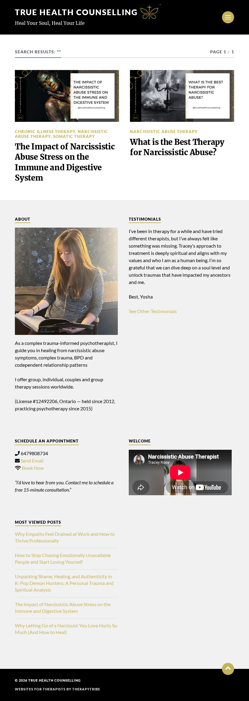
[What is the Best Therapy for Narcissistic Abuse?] (182, 96)
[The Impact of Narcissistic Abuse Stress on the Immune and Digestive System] (67, 96)
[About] (66, 281)
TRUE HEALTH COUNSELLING (76, 12)
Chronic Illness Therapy (45, 131)
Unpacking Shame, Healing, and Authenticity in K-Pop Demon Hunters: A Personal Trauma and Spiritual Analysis (64, 583)
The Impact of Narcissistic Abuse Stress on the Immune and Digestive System (64, 162)
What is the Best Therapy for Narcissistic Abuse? (177, 147)
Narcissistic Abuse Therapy (164, 131)
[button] (228, 669)
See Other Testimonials (153, 311)
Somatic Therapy (74, 136)
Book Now (33, 468)
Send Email (32, 460)
